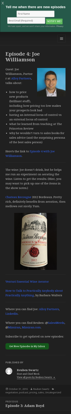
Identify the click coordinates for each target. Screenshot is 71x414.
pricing (33, 392)
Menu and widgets (62, 42)
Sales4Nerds (56, 323)
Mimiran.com (31, 327)
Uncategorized (53, 392)
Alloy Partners (21, 78)
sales (41, 392)
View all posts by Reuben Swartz (35, 377)
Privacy (59, 26)
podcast (23, 392)
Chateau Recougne (18, 197)
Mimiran (14, 327)
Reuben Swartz (41, 389)
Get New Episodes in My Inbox (27, 346)
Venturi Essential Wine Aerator (27, 281)
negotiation (11, 392)
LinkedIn (11, 313)
